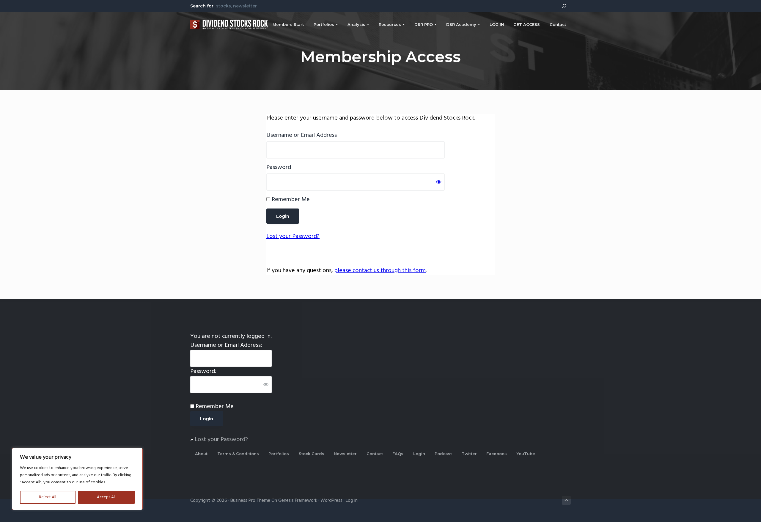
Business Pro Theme (250, 500)
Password (278, 167)
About (201, 453)
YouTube (526, 453)
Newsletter (345, 453)
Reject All (47, 497)
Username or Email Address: (226, 345)
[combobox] (385, 5)
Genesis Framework (297, 500)
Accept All (106, 497)
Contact (375, 453)
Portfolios (278, 453)
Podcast (443, 453)
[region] (77, 479)
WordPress (331, 500)
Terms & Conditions (238, 453)
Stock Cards (311, 453)
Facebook (496, 453)
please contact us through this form (380, 270)
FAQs (397, 453)
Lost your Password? (293, 236)
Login (419, 453)
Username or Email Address (301, 135)
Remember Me (290, 199)
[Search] (564, 6)
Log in (352, 500)
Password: (203, 371)
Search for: (202, 6)
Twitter (469, 453)
